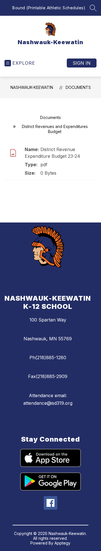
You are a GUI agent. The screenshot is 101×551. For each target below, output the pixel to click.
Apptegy (62, 543)
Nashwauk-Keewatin (31, 87)
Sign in (82, 63)
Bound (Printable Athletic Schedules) (48, 7)
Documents (78, 87)
